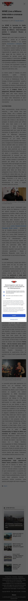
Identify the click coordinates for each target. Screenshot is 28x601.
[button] (14, 298)
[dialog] (14, 300)
